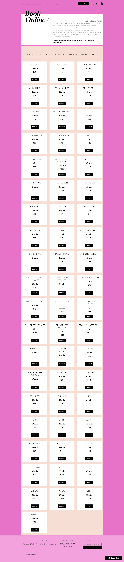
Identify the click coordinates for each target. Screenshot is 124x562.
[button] (101, 3)
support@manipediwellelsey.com (48, 544)
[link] (30, 54)
